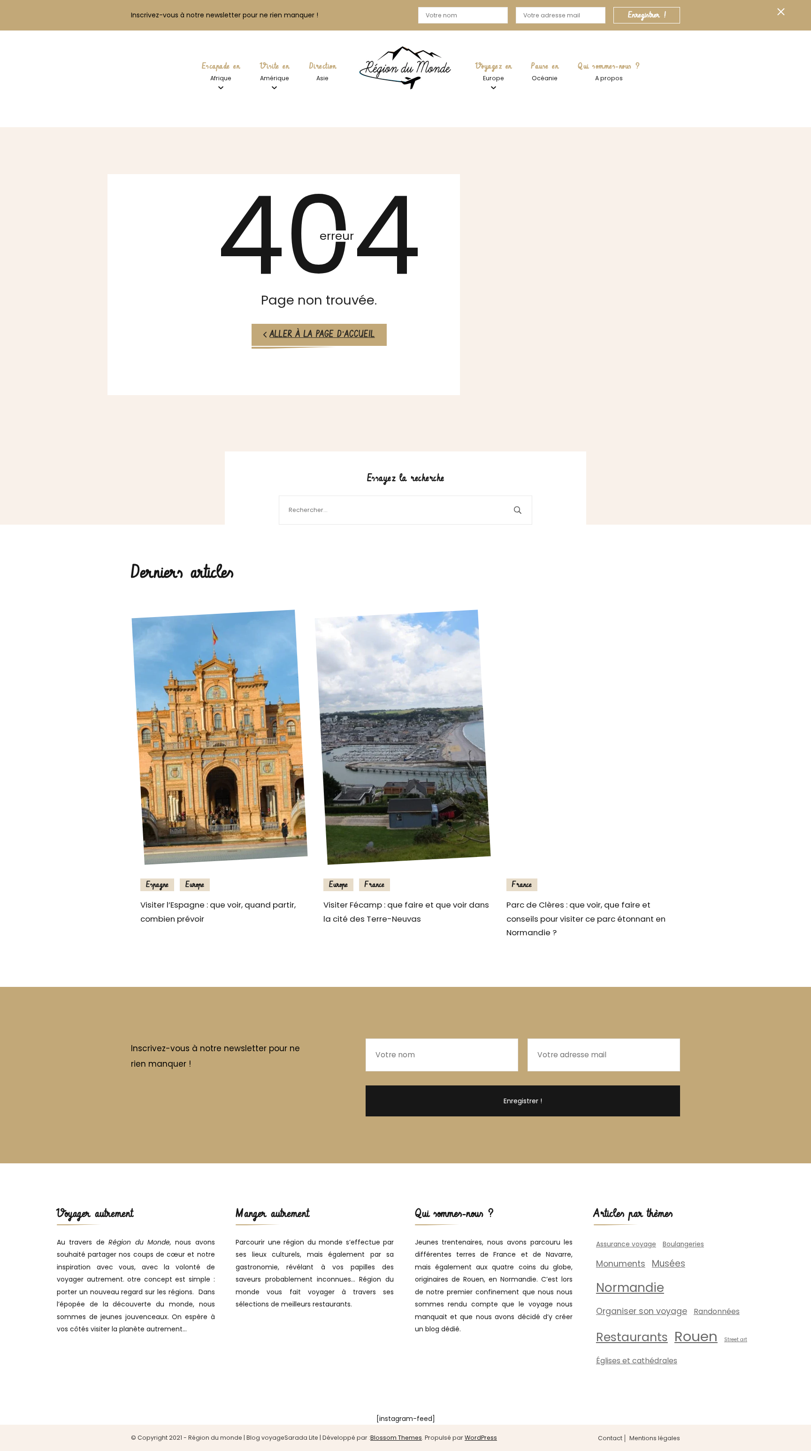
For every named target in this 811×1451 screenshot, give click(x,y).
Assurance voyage (626, 1244)
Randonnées (717, 1311)
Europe (493, 78)
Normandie (630, 1287)
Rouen (696, 1336)
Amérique (274, 78)
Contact (610, 1438)
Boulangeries (683, 1244)
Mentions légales (654, 1438)
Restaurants (632, 1337)
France (374, 884)
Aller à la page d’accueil (322, 334)
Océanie (545, 78)
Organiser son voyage (641, 1311)
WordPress (481, 1438)
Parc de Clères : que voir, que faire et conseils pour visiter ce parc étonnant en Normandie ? (586, 918)
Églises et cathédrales (636, 1360)
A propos (609, 78)
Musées (668, 1263)
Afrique (220, 78)
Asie (322, 78)
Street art (735, 1339)
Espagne (157, 884)
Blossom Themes (396, 1438)
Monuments (620, 1263)
